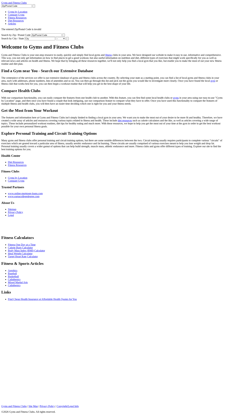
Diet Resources (16, 162)
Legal (11, 215)
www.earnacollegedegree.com (23, 196)
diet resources (125, 120)
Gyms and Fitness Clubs (14, 2)
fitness (108, 55)
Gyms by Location (17, 177)
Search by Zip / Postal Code (15, 35)
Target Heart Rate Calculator (23, 256)
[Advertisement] (39, 227)
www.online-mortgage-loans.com (25, 193)
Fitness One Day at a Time (22, 244)
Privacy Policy (15, 212)
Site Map (33, 406)
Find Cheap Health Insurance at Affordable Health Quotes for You (42, 299)
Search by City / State (12, 38)
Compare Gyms (16, 180)
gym (213, 80)
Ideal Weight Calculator (20, 253)
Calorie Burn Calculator (20, 247)
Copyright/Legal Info (68, 406)
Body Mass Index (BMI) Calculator (26, 250)
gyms (176, 97)
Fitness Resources (17, 165)
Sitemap (12, 209)
